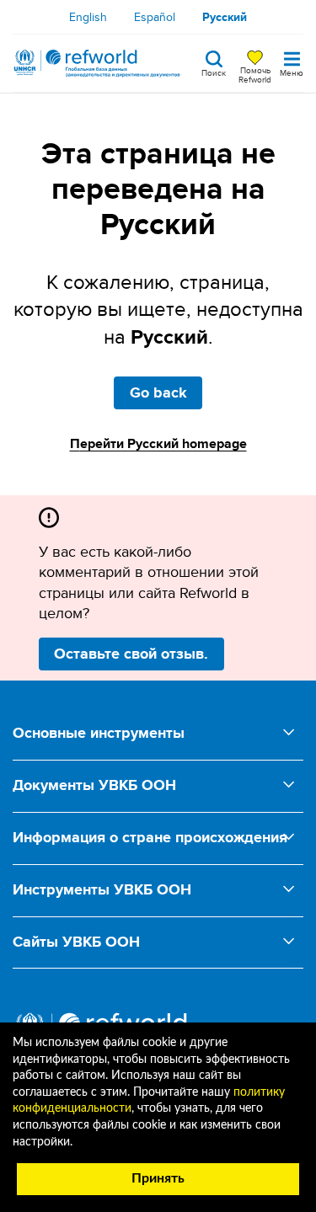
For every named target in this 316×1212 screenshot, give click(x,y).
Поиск (213, 72)
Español (154, 16)
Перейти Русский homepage (158, 443)
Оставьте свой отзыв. (131, 654)
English (88, 16)
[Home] (97, 63)
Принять (158, 1178)
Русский (224, 16)
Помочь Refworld (254, 74)
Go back (158, 392)
